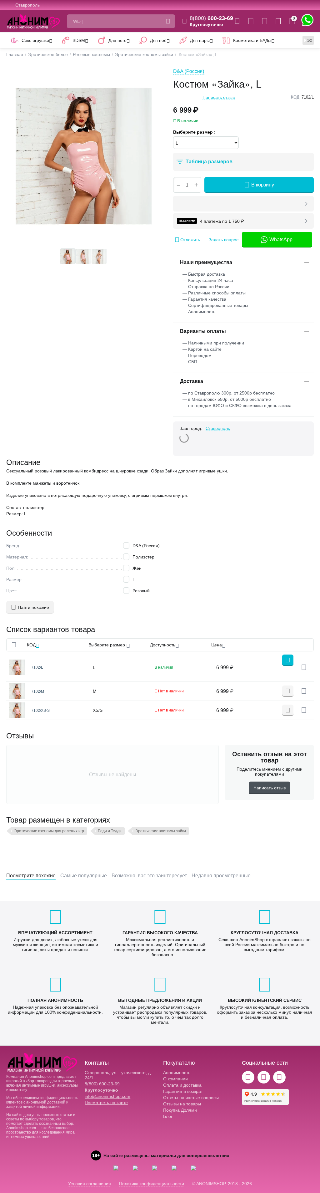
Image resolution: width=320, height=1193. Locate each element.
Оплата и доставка (182, 1085)
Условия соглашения (89, 1183)
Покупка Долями (180, 1110)
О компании (175, 1078)
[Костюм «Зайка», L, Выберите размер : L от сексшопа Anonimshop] (83, 156)
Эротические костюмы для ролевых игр (49, 831)
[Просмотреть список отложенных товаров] (264, 21)
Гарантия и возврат (183, 1091)
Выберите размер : (194, 132)
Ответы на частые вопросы (191, 1097)
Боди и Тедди (110, 831)
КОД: (296, 97)
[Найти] (168, 21)
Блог (167, 1116)
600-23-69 (211, 18)
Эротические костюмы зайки (160, 831)
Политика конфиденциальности (151, 1183)
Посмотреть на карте (106, 1102)
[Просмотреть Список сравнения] (251, 21)
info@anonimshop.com (107, 1096)
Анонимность (176, 1072)
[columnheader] (57, 645)
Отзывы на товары (182, 1103)
